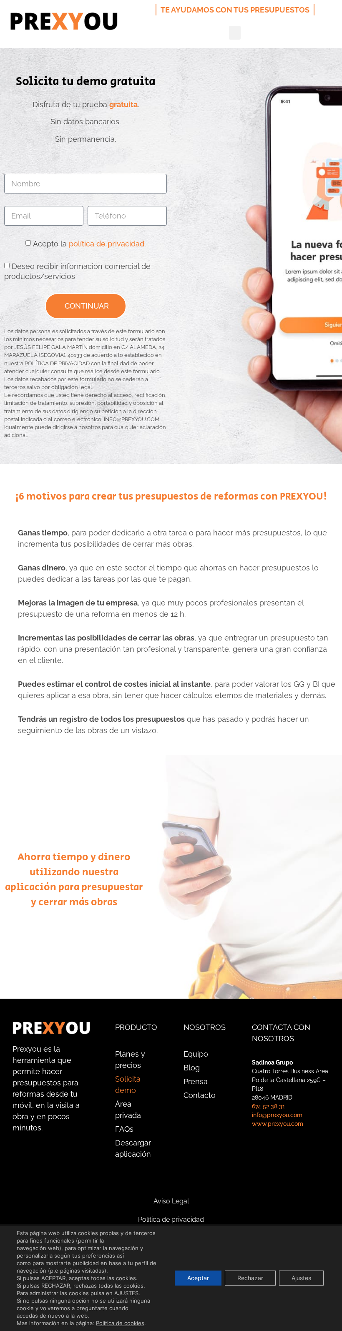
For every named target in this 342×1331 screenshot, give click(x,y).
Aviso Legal (171, 1201)
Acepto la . (89, 243)
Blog (192, 1067)
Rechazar (250, 1277)
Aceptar (198, 1277)
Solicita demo (128, 1085)
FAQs (124, 1129)
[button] (235, 33)
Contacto (200, 1095)
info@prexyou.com (277, 1115)
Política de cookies (120, 1323)
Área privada (128, 1110)
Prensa (196, 1081)
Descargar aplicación (133, 1148)
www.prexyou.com (277, 1123)
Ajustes (301, 1277)
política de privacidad (106, 243)
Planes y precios (130, 1060)
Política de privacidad (171, 1219)
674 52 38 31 (268, 1106)
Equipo (196, 1054)
